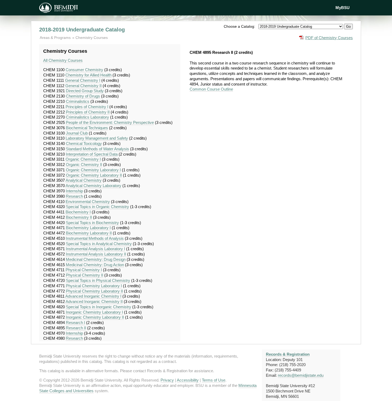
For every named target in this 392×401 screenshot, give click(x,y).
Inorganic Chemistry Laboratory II (95, 317)
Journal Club (77, 133)
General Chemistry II (83, 85)
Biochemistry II (79, 217)
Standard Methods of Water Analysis (97, 149)
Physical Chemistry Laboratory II (94, 291)
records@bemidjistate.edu (300, 375)
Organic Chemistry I (83, 159)
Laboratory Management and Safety (97, 138)
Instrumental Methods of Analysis (95, 238)
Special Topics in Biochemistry (92, 222)
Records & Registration (288, 354)
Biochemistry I (78, 212)
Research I (75, 322)
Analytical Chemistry (84, 180)
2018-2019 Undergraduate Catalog (82, 30)
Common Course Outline (211, 89)
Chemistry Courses (91, 37)
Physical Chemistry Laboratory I (94, 285)
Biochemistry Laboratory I (88, 227)
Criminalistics (77, 101)
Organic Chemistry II (84, 164)
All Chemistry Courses (63, 60)
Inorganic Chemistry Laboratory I (94, 312)
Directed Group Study (85, 90)
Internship (74, 191)
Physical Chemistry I (84, 270)
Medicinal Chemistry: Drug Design (96, 259)
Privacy (167, 380)
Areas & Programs (56, 37)
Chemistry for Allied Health (88, 75)
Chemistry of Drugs (83, 96)
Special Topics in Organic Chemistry (97, 206)
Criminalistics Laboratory (87, 117)
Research (74, 196)
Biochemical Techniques (87, 127)
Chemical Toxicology (84, 143)
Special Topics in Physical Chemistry (98, 280)
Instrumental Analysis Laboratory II (96, 254)
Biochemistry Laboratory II (89, 233)
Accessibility (188, 380)
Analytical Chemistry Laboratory (93, 185)
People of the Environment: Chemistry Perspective (110, 122)
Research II (76, 328)
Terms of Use (213, 380)
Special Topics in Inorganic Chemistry (98, 307)
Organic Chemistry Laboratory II (94, 175)
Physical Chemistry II (84, 275)
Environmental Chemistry (88, 201)
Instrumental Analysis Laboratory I (95, 248)
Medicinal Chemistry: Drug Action (95, 264)
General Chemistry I (82, 80)
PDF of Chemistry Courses (329, 37)
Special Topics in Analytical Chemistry (99, 243)
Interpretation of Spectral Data (92, 154)
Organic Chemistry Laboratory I (93, 170)
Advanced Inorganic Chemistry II (94, 301)
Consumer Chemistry (84, 69)
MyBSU (342, 7)
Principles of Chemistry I (87, 106)
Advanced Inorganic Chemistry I (93, 296)
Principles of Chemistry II (88, 112)
